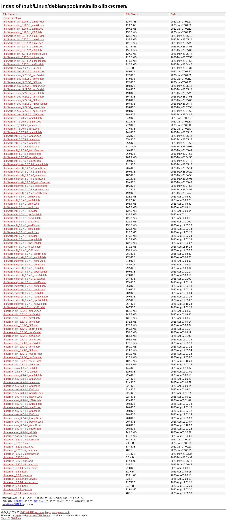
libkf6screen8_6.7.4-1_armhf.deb (21, 232)
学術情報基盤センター (32, 512)
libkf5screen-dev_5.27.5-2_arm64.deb (23, 89)
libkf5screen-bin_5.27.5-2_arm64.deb (23, 39)
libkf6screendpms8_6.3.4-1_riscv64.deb (25, 275)
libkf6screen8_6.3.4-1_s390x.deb (21, 221)
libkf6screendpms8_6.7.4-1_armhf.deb (24, 289)
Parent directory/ (12, 18)
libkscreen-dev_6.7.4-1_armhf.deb (21, 411)
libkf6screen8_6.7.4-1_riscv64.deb (22, 246)
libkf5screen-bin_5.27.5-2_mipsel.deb (23, 57)
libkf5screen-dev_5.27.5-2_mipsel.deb (24, 107)
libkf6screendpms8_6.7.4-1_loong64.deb (25, 296)
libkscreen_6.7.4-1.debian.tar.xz (20, 482)
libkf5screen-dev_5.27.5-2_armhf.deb (23, 96)
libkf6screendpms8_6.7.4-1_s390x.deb (24, 307)
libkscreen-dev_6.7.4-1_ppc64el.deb (23, 421)
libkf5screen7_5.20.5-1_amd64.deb (22, 118)
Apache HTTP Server (38, 515)
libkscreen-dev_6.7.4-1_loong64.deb (23, 418)
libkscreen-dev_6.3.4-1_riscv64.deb (22, 396)
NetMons (16, 518)
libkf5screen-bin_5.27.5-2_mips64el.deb (25, 54)
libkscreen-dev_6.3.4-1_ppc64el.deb (23, 393)
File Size (131, 14)
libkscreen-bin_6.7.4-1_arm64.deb (21, 343)
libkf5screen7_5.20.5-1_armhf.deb (21, 125)
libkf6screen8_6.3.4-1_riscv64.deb (22, 218)
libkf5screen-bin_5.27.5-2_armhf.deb (23, 46)
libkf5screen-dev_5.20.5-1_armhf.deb (23, 78)
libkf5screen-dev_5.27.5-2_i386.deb (22, 100)
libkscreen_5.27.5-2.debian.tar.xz (21, 454)
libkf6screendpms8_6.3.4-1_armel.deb (24, 261)
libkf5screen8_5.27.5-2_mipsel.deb (22, 154)
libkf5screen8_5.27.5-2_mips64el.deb (23, 150)
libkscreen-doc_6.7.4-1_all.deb (20, 436)
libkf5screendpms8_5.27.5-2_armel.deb (24, 171)
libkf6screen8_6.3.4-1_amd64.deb (21, 196)
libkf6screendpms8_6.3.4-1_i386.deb (23, 268)
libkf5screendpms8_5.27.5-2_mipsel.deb (25, 186)
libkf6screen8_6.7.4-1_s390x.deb (21, 250)
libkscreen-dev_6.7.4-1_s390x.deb (22, 428)
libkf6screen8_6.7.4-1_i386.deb (20, 236)
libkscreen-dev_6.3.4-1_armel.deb (21, 382)
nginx (18, 515)
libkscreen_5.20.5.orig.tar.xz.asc (20, 450)
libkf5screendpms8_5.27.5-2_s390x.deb (25, 193)
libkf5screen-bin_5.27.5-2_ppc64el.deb (24, 61)
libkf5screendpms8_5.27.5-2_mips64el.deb (26, 182)
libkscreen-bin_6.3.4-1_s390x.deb (21, 336)
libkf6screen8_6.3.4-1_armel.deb (21, 203)
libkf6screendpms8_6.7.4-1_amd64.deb (24, 282)
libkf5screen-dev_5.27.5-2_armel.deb (23, 93)
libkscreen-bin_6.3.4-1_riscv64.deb (22, 332)
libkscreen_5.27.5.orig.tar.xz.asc (20, 464)
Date (173, 14)
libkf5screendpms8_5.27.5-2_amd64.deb (25, 164)
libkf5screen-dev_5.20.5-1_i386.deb (22, 82)
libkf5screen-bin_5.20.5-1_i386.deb (22, 32)
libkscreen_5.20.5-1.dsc (16, 443)
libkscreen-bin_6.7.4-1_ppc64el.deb (22, 357)
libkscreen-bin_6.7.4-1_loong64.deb (22, 353)
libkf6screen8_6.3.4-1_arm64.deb (21, 200)
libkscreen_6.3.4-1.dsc (15, 471)
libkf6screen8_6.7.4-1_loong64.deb (22, 239)
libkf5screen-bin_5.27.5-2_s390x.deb (23, 64)
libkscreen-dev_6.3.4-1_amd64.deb (22, 375)
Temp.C (5, 518)
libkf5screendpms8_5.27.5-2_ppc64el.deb (26, 189)
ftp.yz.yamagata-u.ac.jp (57, 512)
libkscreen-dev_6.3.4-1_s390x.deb (22, 400)
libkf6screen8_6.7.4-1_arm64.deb (21, 229)
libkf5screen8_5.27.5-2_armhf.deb (21, 143)
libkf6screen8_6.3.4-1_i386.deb (20, 211)
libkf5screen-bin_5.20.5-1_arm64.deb (23, 25)
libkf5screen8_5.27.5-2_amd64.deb (22, 132)
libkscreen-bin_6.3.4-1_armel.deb (21, 318)
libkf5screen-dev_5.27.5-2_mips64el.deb (25, 103)
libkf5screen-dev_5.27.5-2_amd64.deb (24, 86)
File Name (9, 14)
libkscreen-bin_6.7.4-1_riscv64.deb (22, 361)
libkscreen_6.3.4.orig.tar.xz (17, 475)
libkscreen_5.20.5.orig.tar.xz (18, 446)
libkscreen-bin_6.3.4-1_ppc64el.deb (22, 329)
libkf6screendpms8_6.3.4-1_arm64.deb (24, 257)
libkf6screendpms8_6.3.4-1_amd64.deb (24, 253)
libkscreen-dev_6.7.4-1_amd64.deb (22, 404)
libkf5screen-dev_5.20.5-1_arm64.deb (23, 75)
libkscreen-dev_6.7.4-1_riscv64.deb (22, 425)
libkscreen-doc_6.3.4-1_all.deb (20, 432)
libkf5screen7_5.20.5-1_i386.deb (21, 128)
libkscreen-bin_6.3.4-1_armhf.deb (21, 321)
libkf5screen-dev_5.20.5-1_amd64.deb (24, 71)
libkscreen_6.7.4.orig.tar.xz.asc (20, 493)
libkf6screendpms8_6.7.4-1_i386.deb (23, 293)
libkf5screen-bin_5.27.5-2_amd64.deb (23, 36)
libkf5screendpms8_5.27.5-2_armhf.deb (24, 175)
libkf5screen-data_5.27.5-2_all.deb (22, 68)
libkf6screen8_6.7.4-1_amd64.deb (21, 225)
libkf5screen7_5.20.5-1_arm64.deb (22, 121)
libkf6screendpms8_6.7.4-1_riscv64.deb (25, 304)
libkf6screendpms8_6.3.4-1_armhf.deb (24, 264)
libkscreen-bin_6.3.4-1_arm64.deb (21, 314)
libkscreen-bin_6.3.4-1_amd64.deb (22, 311)
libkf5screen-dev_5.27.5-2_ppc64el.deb (24, 111)
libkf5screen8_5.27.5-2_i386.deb (21, 146)
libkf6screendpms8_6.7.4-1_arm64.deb (24, 286)
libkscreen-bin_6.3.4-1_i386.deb (20, 325)
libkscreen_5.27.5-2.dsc (16, 457)
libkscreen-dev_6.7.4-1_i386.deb (21, 414)
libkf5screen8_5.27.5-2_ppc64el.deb (23, 157)
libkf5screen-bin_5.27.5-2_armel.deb (23, 43)
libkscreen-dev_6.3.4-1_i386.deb (21, 389)
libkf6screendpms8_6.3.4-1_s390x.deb (24, 278)
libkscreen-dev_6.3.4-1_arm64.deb (22, 379)
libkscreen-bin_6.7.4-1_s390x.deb (21, 364)
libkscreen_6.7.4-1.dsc (15, 486)
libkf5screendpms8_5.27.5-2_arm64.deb (25, 168)
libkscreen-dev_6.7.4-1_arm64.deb (22, 407)
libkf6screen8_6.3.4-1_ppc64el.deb (22, 214)
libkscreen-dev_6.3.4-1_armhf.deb (21, 386)
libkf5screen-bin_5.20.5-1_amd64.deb (23, 21)
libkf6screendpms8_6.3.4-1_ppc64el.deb (25, 271)
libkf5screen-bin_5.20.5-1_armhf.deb (23, 28)
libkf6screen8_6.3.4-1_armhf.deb (21, 207)
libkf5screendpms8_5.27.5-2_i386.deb (24, 178)
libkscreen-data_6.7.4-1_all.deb (20, 371)
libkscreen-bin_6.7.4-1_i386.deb (20, 350)
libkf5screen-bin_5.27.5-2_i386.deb (22, 50)
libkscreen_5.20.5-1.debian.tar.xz (21, 439)
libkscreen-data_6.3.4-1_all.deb (20, 368)
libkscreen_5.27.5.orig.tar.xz (18, 461)
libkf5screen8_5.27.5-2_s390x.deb (22, 161)
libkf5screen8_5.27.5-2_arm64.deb (22, 136)
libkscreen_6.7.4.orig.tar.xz (17, 489)
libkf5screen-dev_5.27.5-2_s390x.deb (23, 114)
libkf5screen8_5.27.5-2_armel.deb (21, 139)
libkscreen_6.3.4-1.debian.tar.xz (20, 468)
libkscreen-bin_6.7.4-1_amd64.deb (22, 339)
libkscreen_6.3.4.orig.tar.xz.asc (20, 479)
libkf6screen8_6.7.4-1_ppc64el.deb (22, 243)
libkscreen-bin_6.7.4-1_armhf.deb (21, 346)
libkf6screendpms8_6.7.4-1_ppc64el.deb (25, 300)
